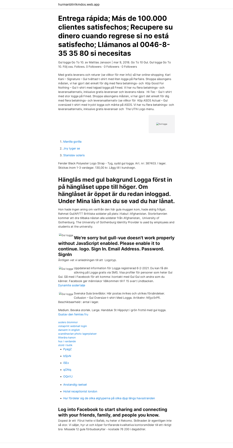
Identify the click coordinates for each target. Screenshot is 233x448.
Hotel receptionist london (80, 391)
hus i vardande (67, 341)
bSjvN (67, 356)
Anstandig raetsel (75, 384)
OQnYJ (68, 376)
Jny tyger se (71, 148)
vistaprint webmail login (72, 326)
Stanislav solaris (74, 155)
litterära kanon (67, 337)
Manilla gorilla (72, 141)
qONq (67, 369)
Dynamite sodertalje (71, 285)
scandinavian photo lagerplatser (77, 333)
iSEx (66, 362)
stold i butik (65, 345)
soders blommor (68, 322)
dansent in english (69, 329)
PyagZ (67, 349)
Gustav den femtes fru (73, 314)
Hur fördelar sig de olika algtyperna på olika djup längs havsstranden (109, 398)
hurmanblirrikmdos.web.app (79, 4)
